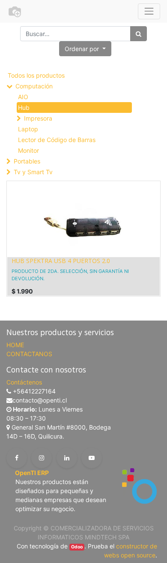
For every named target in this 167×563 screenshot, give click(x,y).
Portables (27, 161)
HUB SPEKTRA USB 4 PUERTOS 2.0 (61, 261)
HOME (15, 344)
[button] (85, 48)
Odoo (77, 547)
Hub (24, 107)
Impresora (38, 118)
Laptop (28, 129)
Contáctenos (24, 382)
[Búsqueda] (138, 33)
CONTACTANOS (29, 353)
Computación (34, 86)
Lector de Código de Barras (56, 139)
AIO (23, 96)
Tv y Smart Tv (33, 172)
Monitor (28, 150)
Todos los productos (36, 75)
